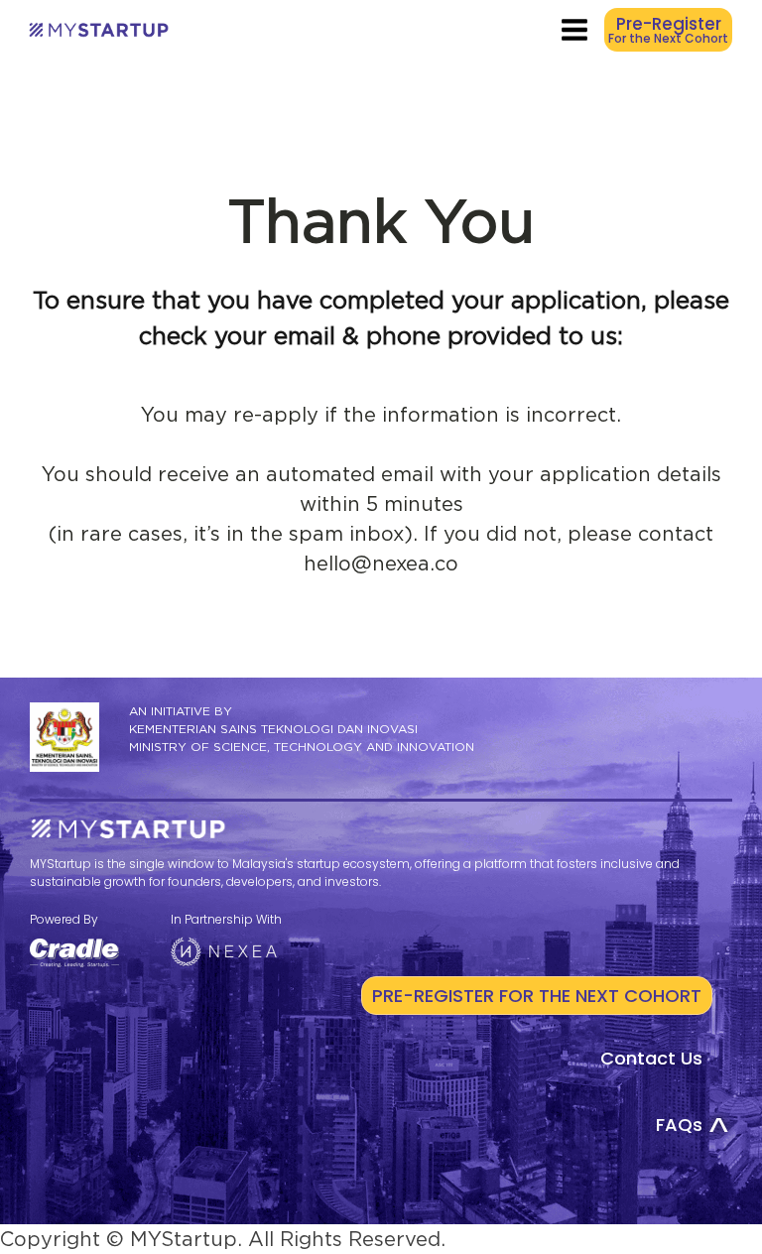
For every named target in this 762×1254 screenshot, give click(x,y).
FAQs (679, 1124)
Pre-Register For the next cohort (536, 995)
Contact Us (651, 1058)
